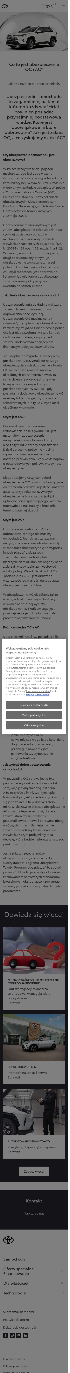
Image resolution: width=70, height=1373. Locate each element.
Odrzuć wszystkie (34, 725)
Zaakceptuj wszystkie (34, 715)
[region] (34, 686)
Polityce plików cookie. (37, 694)
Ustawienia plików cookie (34, 704)
